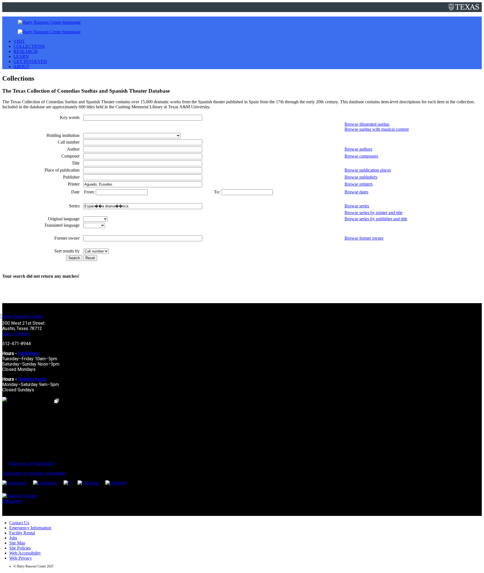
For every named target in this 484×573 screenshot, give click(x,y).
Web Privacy (20, 558)
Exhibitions (28, 353)
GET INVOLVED (30, 61)
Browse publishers (361, 177)
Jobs (13, 537)
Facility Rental (22, 532)
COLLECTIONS (29, 46)
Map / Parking (16, 333)
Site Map (17, 543)
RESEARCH (25, 51)
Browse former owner (364, 238)
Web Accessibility (25, 553)
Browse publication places (368, 170)
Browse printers (359, 184)
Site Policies (20, 548)
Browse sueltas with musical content (377, 129)
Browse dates (356, 192)
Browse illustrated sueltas (367, 124)
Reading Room (32, 379)
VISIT (19, 41)
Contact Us (19, 522)
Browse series (357, 206)
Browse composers (361, 156)
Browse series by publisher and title (376, 218)
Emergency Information (30, 527)
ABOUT (21, 66)
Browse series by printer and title (373, 212)
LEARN (21, 56)
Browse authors (358, 149)
